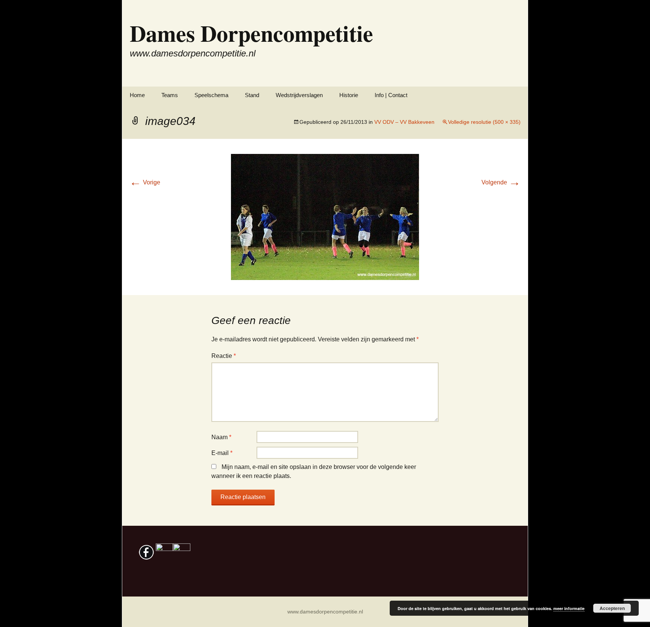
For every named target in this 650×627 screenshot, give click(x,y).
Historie (348, 95)
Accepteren (612, 608)
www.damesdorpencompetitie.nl (325, 612)
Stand (252, 95)
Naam (221, 437)
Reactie (223, 356)
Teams (169, 95)
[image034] (325, 216)
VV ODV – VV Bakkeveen (404, 122)
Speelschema (211, 95)
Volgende (501, 182)
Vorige (144, 182)
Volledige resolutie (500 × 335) (484, 122)
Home (137, 95)
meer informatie (569, 608)
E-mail (221, 453)
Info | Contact (391, 95)
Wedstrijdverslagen (299, 95)
